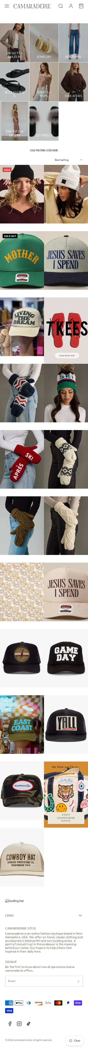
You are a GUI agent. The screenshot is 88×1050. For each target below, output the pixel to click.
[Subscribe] (79, 981)
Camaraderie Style (20, 928)
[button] (7, 6)
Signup (10, 962)
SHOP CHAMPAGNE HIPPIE (66, 817)
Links (9, 915)
